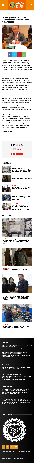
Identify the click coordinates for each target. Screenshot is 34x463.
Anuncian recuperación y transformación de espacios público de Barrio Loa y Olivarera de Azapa (22, 170)
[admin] (15, 149)
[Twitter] (14, 54)
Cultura (14, 185)
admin (19, 149)
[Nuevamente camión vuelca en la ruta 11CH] (6, 178)
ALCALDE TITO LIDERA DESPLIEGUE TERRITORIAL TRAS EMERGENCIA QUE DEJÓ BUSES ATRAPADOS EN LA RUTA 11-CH (16, 359)
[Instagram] (15, 154)
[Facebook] (10, 54)
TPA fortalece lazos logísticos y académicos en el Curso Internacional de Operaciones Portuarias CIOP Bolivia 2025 (16, 400)
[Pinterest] (19, 54)
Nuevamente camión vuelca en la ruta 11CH (22, 179)
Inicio (3, 14)
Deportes (14, 167)
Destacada (15, 177)
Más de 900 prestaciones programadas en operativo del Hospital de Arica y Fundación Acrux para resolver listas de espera (21, 207)
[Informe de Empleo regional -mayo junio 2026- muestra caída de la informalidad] (6, 197)
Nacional (9, 14)
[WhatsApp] (24, 54)
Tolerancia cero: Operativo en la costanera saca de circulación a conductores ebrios (14, 393)
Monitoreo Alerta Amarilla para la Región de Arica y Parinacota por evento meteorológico (14, 349)
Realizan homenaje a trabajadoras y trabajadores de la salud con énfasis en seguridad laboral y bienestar (15, 390)
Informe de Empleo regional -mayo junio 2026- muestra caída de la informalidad (21, 198)
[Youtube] (21, 154)
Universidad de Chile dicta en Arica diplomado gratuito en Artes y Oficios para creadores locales (21, 189)
